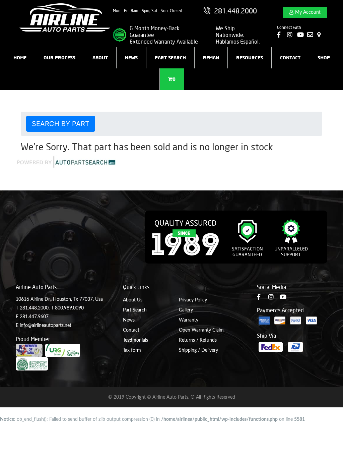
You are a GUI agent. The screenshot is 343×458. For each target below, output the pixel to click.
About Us (132, 300)
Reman (211, 57)
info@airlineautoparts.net (45, 325)
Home (19, 57)
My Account (308, 12)
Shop (324, 57)
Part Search (170, 57)
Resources (249, 57)
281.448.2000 (34, 308)
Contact (290, 57)
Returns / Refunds (198, 340)
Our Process (59, 57)
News (131, 57)
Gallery (186, 310)
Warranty (188, 320)
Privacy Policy (193, 300)
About (100, 57)
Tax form (132, 350)
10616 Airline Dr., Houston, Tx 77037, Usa (59, 299)
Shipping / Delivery (198, 350)
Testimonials (135, 340)
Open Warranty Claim (201, 330)
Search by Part (60, 124)
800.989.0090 (69, 308)
